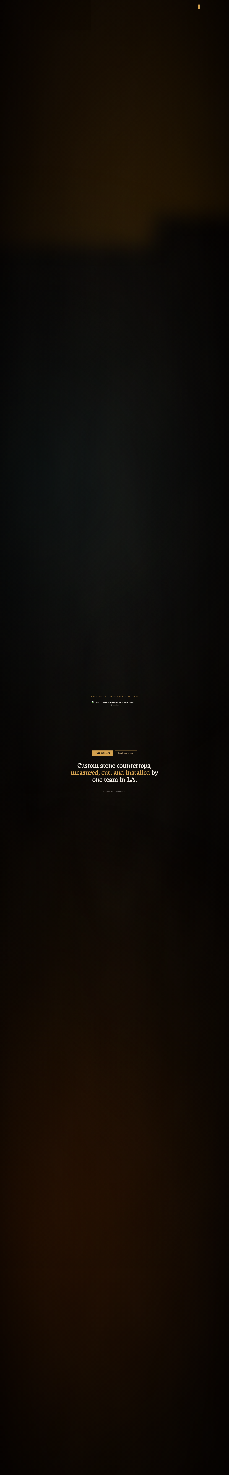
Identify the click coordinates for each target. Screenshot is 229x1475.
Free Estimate (191, 7)
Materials (118, 7)
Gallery (108, 7)
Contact (138, 7)
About (128, 7)
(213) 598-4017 (172, 7)
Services (97, 7)
